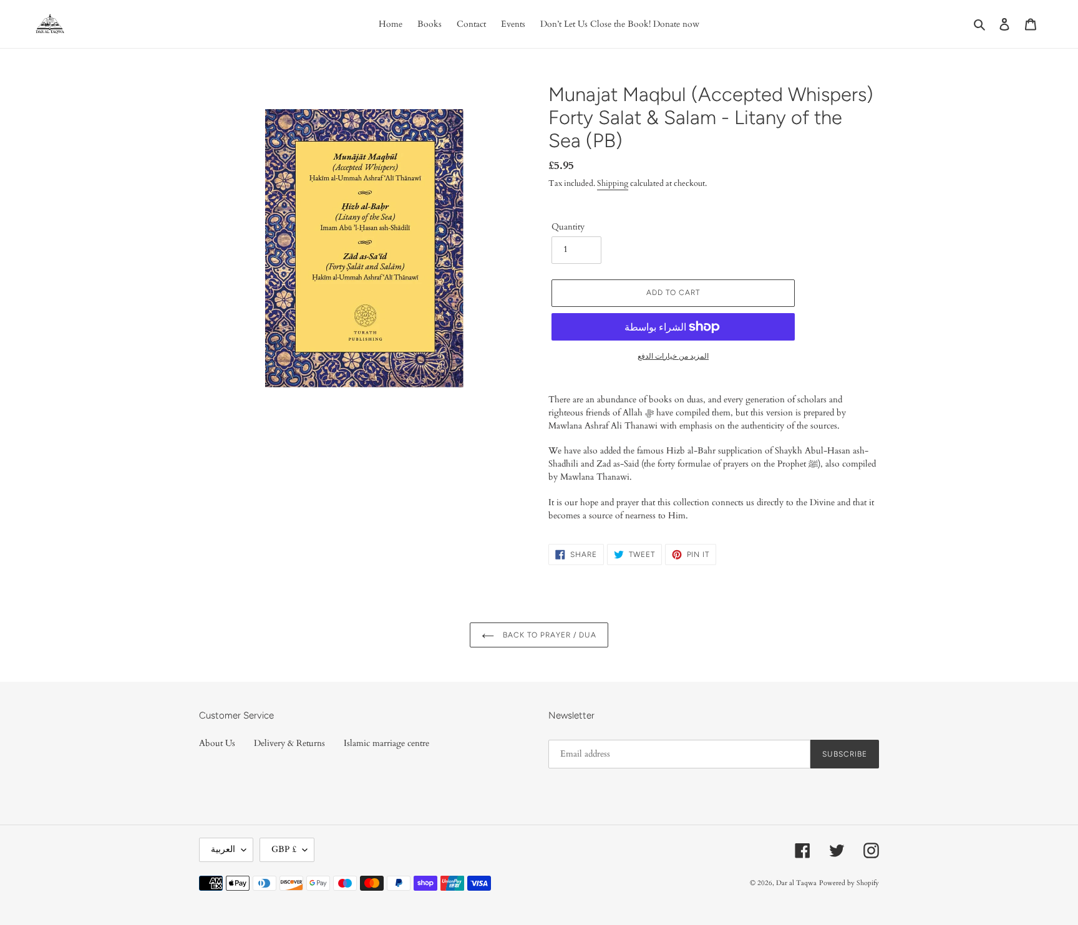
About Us (217, 743)
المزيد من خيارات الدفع (673, 356)
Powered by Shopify (849, 883)
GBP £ (283, 849)
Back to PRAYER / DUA (548, 635)
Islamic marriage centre (386, 743)
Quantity (568, 227)
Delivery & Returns (289, 743)
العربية (223, 849)
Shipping (612, 183)
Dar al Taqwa (796, 883)
